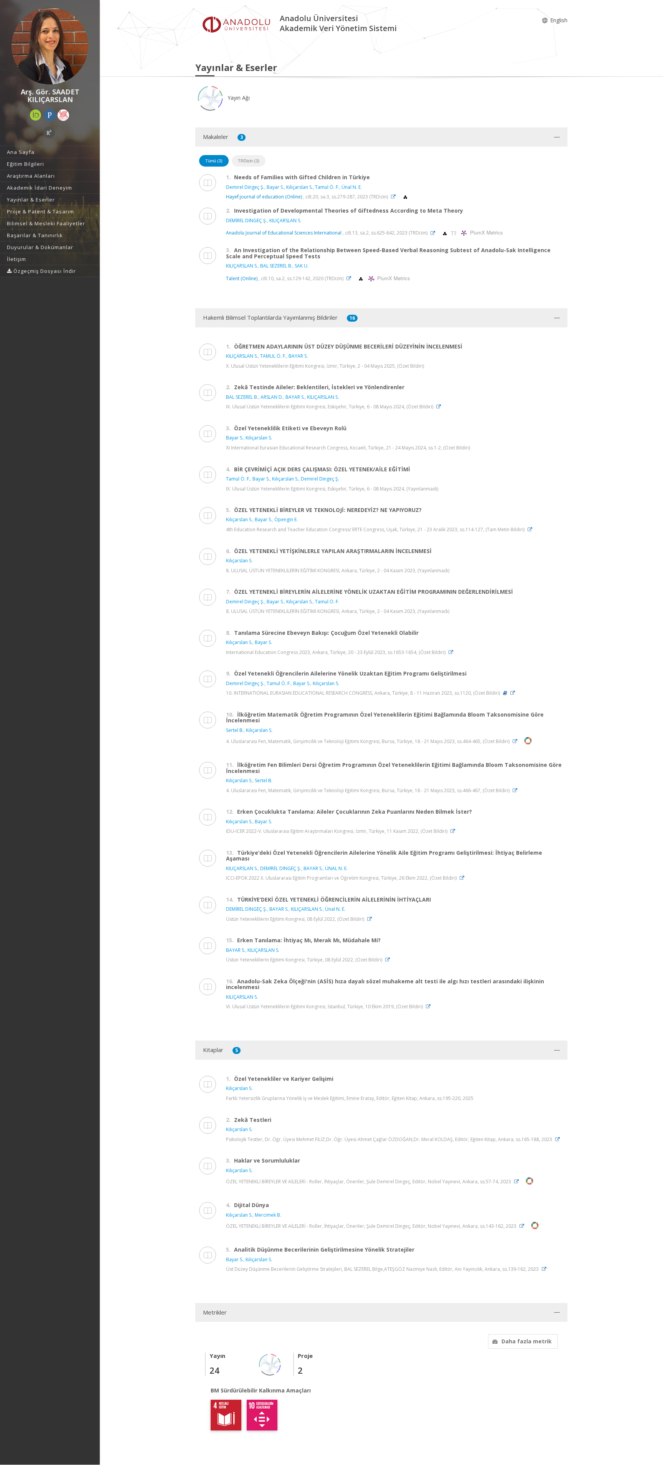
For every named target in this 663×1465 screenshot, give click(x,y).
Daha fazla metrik (526, 1341)
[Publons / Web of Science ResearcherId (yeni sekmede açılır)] (50, 115)
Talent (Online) (241, 278)
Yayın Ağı (238, 97)
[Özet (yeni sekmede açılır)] (505, 693)
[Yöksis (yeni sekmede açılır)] (63, 115)
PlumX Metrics (485, 232)
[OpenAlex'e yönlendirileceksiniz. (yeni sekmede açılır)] (405, 196)
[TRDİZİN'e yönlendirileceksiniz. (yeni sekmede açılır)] (454, 233)
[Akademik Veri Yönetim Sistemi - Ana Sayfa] (237, 24)
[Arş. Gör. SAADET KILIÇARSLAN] (50, 46)
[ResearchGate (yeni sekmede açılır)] (49, 132)
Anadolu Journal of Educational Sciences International (284, 233)
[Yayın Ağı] (270, 1364)
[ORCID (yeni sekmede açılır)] (35, 115)
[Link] (395, 196)
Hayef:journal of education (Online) (264, 196)
